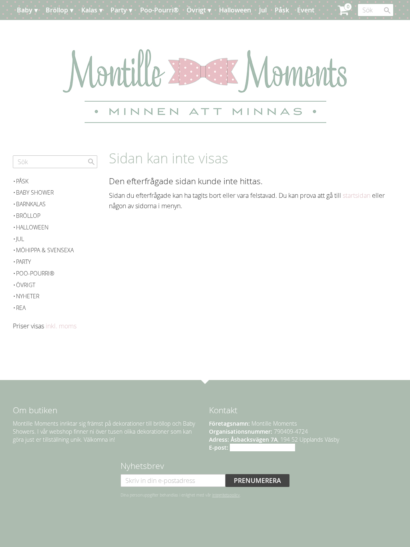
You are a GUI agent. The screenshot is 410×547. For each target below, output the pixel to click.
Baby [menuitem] (24, 10)
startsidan (356, 195)
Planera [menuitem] (36, 30)
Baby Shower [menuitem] (35, 192)
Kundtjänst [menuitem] (72, 30)
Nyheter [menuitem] (27, 296)
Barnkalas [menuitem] (31, 204)
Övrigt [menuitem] (196, 10)
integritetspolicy (226, 495)
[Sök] (387, 10)
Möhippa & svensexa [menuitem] (45, 250)
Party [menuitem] (119, 10)
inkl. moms (61, 326)
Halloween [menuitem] (235, 10)
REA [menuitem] (21, 308)
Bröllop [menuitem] (57, 10)
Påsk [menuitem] (282, 10)
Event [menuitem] (305, 10)
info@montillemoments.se (262, 447)
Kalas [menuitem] (89, 10)
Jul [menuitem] (263, 10)
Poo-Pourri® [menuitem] (159, 10)
